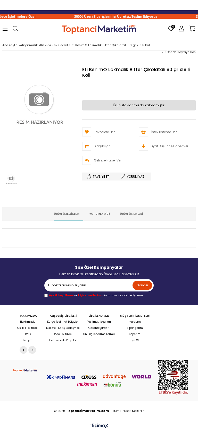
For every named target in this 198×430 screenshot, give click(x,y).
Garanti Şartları (98, 328)
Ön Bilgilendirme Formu (99, 334)
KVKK (27, 334)
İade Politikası (63, 334)
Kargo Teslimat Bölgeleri (63, 322)
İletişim (27, 340)
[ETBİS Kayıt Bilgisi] (173, 377)
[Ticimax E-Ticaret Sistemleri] (99, 426)
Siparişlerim (135, 328)
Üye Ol (134, 340)
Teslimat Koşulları (99, 322)
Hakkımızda (28, 322)
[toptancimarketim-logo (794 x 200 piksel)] (24, 370)
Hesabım (135, 322)
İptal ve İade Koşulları (63, 340)
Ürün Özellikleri (66, 214)
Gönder (142, 285)
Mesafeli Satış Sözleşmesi (63, 328)
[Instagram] (32, 350)
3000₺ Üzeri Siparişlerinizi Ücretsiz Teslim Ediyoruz (110, 16)
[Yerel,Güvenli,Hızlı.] (99, 29)
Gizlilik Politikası (27, 328)
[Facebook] (23, 350)
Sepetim (134, 334)
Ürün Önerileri (131, 214)
